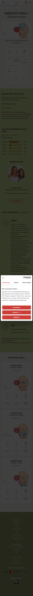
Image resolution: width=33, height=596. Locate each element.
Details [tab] (16, 282)
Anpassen (15, 312)
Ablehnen (16, 317)
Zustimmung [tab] (6, 282)
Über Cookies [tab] (27, 282)
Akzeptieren (16, 307)
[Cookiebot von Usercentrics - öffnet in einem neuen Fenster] (23, 277)
